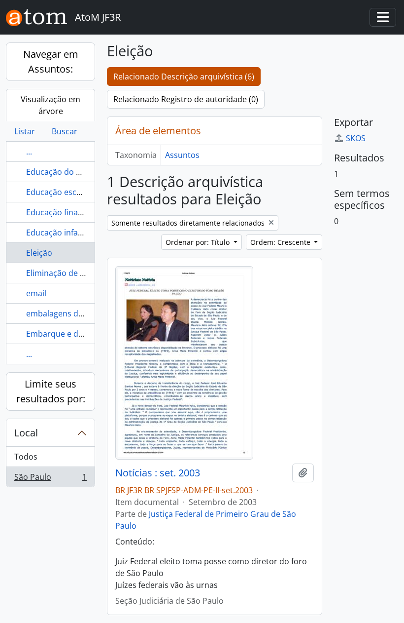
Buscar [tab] (64, 131)
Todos (25, 456)
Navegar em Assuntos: (50, 61)
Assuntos (182, 155)
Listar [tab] (24, 131)
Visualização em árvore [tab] (50, 105)
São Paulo (50, 479)
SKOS (356, 138)
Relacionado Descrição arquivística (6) (183, 76)
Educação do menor (63, 171)
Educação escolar (58, 192)
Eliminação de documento (74, 273)
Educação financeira (63, 212)
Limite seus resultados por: (50, 391)
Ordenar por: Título (199, 242)
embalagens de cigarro (68, 313)
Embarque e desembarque (76, 333)
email (36, 293)
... (29, 151)
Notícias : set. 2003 (157, 473)
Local (26, 432)
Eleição (39, 252)
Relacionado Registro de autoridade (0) (185, 99)
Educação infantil (58, 232)
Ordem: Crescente (281, 242)
